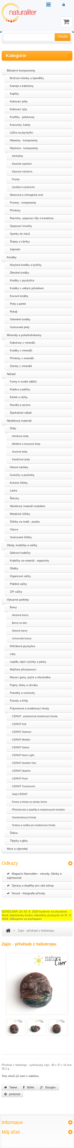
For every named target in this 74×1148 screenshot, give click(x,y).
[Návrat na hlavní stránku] (8, 930)
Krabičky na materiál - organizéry (29, 560)
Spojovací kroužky (21, 226)
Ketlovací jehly (19, 101)
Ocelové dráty (19, 451)
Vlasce (14, 529)
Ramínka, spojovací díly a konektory (32, 218)
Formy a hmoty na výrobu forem (29, 801)
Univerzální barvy (21, 638)
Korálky (11, 257)
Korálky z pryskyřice (22, 280)
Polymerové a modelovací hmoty (29, 708)
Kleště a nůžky (19, 397)
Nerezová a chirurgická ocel (26, 194)
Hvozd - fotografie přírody (28, 893)
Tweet (12, 1087)
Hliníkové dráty (20, 436)
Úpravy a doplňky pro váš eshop (33, 885)
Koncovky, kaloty (20, 124)
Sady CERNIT (20, 794)
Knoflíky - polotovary (22, 117)
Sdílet (30, 1087)
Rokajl (13, 311)
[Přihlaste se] (63, 5)
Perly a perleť (18, 303)
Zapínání (15, 249)
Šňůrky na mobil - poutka (25, 521)
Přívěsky (15, 210)
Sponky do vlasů (20, 233)
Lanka (13, 490)
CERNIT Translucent (23, 786)
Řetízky (14, 498)
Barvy (13, 607)
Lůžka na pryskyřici (21, 132)
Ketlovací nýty (18, 109)
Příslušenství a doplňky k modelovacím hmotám (38, 809)
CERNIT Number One (24, 763)
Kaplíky (14, 93)
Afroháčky (17, 156)
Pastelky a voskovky (22, 692)
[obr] (15, 1027)
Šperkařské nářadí (21, 412)
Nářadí (11, 374)
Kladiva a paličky (20, 389)
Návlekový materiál (19, 420)
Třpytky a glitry (19, 840)
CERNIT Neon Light (23, 755)
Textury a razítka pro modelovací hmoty (33, 825)
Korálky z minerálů (21, 350)
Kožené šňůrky (19, 482)
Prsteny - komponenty (23, 202)
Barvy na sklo (19, 623)
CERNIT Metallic (21, 739)
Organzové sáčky (20, 576)
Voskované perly (20, 327)
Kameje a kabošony (22, 85)
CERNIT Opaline (21, 770)
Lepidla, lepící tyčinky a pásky (28, 661)
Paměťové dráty (21, 459)
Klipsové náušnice (22, 171)
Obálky (14, 568)
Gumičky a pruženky (22, 475)
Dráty (13, 428)
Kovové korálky (19, 296)
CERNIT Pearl (20, 778)
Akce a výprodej (17, 848)
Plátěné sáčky (18, 583)
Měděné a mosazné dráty (26, 444)
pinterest (14, 1094)
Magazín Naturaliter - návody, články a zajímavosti (34, 875)
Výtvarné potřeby (18, 599)
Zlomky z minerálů (21, 366)
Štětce (14, 832)
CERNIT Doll (19, 724)
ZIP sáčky (16, 591)
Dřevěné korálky (19, 272)
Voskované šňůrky (21, 537)
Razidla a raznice (20, 404)
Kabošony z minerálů (22, 342)
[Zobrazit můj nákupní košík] (66, 21)
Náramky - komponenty (24, 140)
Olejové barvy (19, 630)
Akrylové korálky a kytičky (26, 264)
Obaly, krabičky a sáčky (22, 545)
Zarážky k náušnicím (23, 187)
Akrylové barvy (20, 615)
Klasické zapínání (22, 163)
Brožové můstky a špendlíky (27, 78)
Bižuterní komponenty (21, 70)
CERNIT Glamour (21, 731)
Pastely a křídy (19, 700)
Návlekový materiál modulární (27, 506)
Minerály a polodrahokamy (24, 335)
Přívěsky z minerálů (22, 358)
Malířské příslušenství (23, 669)
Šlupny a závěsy (20, 241)
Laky (13, 654)
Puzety (16, 179)
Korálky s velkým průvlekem (27, 288)
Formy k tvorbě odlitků (23, 381)
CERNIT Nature (20, 747)
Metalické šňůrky (20, 513)
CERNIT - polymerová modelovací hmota (35, 716)
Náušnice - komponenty (24, 148)
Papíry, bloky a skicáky (24, 685)
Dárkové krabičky (20, 552)
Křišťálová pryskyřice (22, 646)
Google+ (50, 1087)
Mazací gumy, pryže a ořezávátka (30, 677)
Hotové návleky (19, 467)
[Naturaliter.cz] (19, 13)
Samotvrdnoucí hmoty (24, 817)
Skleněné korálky (20, 319)
